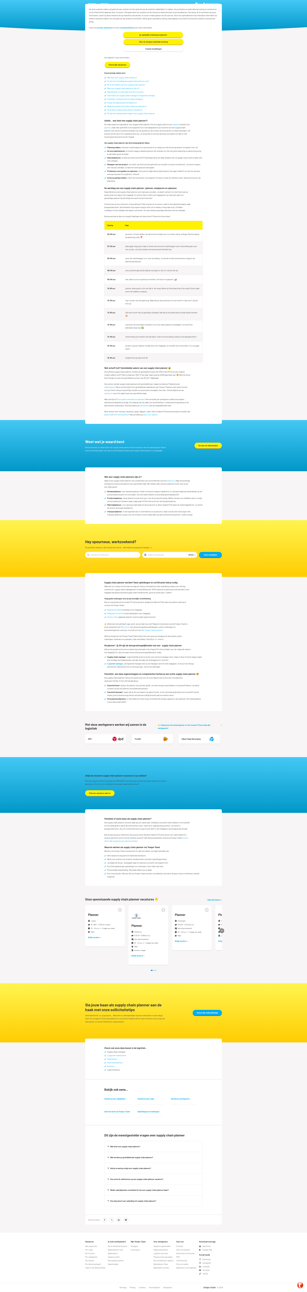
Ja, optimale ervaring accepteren (153, 35)
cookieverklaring (126, 27)
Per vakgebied (91, 1257)
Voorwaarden (154, 1287)
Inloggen (134, 1246)
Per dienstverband (93, 1264)
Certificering (181, 1260)
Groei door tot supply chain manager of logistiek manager (131, 95)
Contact (179, 1246)
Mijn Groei (125, 627)
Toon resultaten (210, 555)
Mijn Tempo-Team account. (152, 630)
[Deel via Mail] (126, 1220)
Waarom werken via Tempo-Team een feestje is (127, 106)
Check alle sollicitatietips (207, 1013)
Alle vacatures (91, 1246)
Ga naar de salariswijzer (208, 445)
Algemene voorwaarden (186, 1268)
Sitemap (122, 1287)
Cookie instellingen (153, 49)
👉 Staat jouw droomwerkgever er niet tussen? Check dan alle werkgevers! (184, 726)
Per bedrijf (89, 1260)
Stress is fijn (112, 617)
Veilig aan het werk (115, 613)
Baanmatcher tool (115, 1250)
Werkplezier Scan (161, 1264)
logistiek (176, 124)
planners (171, 480)
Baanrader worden (161, 1268)
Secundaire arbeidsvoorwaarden (131, 399)
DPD (90, 739)
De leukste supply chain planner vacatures (125, 110)
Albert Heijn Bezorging (191, 739)
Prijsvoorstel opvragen (163, 1257)
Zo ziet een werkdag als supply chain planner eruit (128, 81)
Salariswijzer (113, 1264)
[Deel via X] (112, 1220)
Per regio (89, 1250)
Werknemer (92, 3)
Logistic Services (161, 1253)
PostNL (138, 739)
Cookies (142, 1287)
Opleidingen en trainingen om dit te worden (125, 92)
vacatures (108, 393)
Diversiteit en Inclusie (185, 1253)
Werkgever (105, 3)
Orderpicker (112, 1059)
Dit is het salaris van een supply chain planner (126, 85)
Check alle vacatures (117, 65)
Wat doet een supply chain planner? (122, 77)
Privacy (133, 1287)
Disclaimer (167, 1287)
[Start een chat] (300, 1285)
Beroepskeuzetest (116, 1260)
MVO (178, 1257)
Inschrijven (135, 1250)
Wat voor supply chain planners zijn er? (123, 88)
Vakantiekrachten (161, 1250)
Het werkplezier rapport (164, 1260)
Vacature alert (114, 1257)
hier (156, 639)
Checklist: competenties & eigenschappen (125, 99)
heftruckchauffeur (121, 414)
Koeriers (111, 1066)
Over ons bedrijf (183, 1250)
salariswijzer (109, 387)
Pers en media (182, 1264)
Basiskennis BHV (114, 610)
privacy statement (104, 27)
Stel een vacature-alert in (100, 793)
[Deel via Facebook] (105, 1220)
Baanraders (113, 1253)
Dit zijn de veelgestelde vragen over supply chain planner (131, 113)
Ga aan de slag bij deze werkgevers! (122, 102)
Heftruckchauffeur (115, 1062)
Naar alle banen (213, 900)
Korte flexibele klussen (117, 1246)
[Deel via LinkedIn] (119, 1220)
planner (107, 127)
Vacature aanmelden (162, 1246)
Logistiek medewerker (116, 1055)
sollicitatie (144, 405)
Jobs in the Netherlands (95, 1268)
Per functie (89, 1253)
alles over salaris (150, 414)
